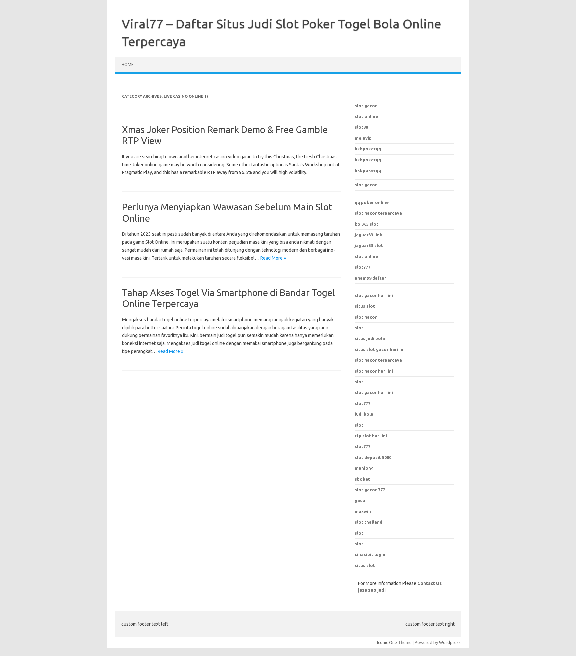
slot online (366, 116)
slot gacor (366, 105)
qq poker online (372, 202)
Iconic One (387, 642)
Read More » (273, 258)
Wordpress (450, 642)
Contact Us (429, 583)
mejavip (363, 138)
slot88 (361, 127)
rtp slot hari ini (371, 435)
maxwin (363, 511)
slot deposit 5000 (373, 457)
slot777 (362, 267)
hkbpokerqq (368, 148)
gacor (361, 500)
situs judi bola (370, 338)
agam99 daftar (370, 278)
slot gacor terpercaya (378, 213)
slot (359, 327)
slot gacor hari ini (374, 295)
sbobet (362, 479)
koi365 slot (366, 224)
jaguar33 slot (369, 245)
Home (128, 64)
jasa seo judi (372, 590)
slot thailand (368, 522)
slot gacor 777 (370, 489)
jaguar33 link (368, 234)
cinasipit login (370, 554)
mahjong (364, 468)
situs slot (365, 306)
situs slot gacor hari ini (380, 349)
